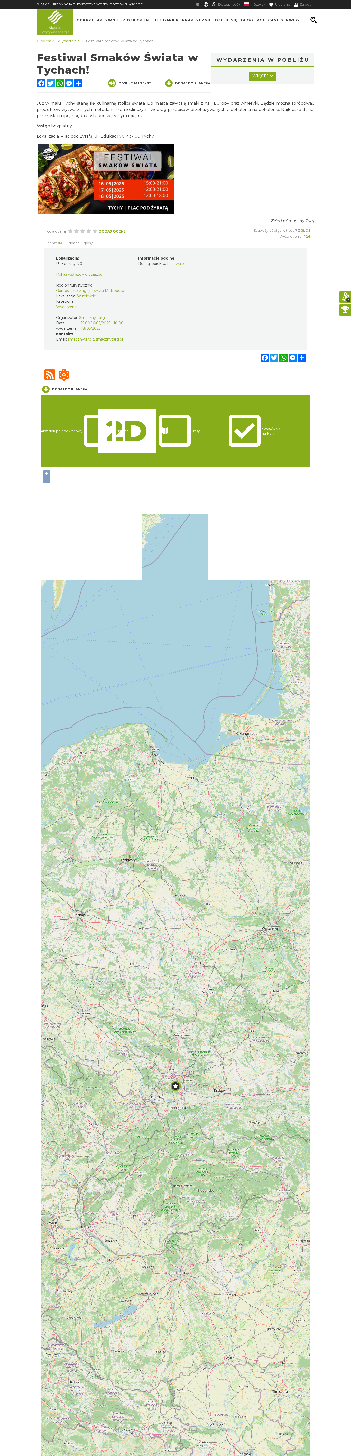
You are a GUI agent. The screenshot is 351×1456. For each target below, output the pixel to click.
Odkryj (85, 20)
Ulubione (282, 4)
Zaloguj (306, 4)
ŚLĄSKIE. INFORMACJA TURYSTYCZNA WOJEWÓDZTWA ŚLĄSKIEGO (90, 4)
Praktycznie (196, 20)
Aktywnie (108, 20)
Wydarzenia (66, 307)
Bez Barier (166, 20)
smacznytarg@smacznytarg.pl (95, 339)
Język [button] (258, 4)
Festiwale (175, 263)
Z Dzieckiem (136, 20)
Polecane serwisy (278, 20)
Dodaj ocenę (112, 231)
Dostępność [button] (228, 4)
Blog (247, 20)
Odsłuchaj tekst (134, 83)
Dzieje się (226, 20)
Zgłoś (304, 230)
